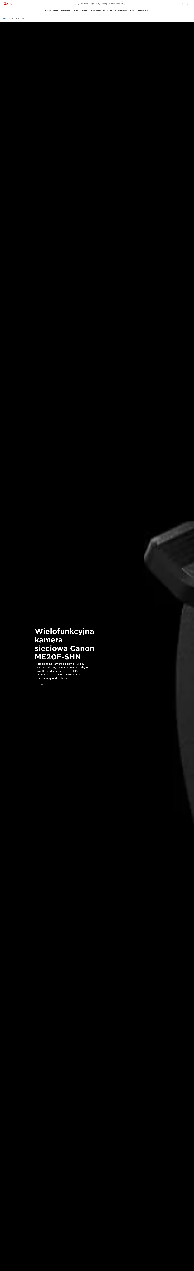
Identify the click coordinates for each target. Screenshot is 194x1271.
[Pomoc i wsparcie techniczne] (135, 10)
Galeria (41, 685)
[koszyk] (188, 4)
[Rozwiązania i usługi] (108, 10)
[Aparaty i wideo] (59, 10)
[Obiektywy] (71, 10)
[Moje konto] (182, 4)
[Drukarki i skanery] (89, 10)
